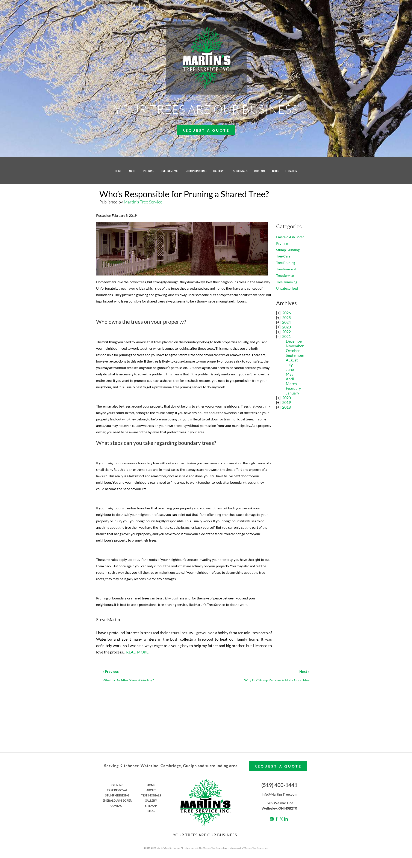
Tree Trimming (286, 282)
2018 (286, 407)
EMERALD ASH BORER (117, 800)
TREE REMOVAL (170, 171)
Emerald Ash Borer (290, 237)
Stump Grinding (288, 250)
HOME (118, 171)
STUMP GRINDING (196, 171)
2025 (286, 317)
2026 (286, 312)
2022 (286, 331)
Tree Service (285, 275)
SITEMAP (151, 805)
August (292, 360)
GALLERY (218, 171)
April (290, 378)
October (293, 350)
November (295, 345)
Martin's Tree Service (143, 202)
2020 (286, 397)
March (291, 383)
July (289, 364)
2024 (286, 322)
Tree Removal (286, 269)
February (293, 388)
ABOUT (132, 171)
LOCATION (291, 171)
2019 (286, 402)
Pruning (282, 243)
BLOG (275, 171)
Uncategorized (287, 288)
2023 (286, 327)
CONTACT (259, 171)
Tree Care (283, 256)
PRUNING (148, 171)
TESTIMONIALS (238, 171)
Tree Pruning (285, 262)
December (294, 341)
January (292, 393)
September (295, 355)
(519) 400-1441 (279, 785)
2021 (286, 336)
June (290, 369)
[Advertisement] (294, 482)
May (289, 374)
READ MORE (137, 652)
